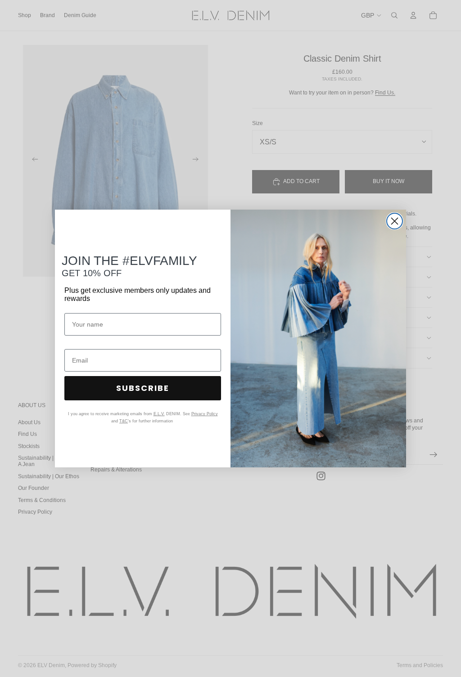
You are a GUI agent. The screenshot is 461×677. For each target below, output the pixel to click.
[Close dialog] (394, 221)
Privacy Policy (204, 414)
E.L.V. (159, 414)
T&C (123, 421)
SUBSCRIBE (142, 388)
